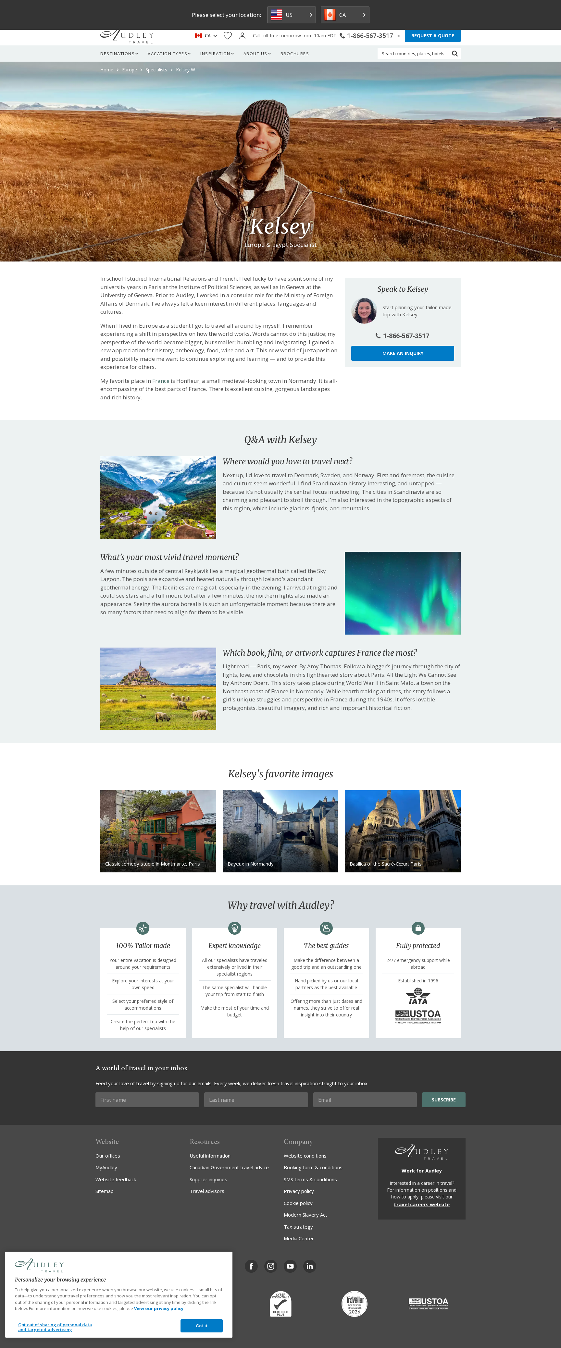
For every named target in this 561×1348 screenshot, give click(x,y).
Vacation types (167, 53)
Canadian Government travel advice (229, 1167)
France (160, 380)
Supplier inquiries (208, 1179)
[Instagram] (270, 1266)
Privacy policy (299, 1191)
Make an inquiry (402, 353)
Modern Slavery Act (305, 1214)
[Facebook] (251, 1266)
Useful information (210, 1155)
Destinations (117, 53)
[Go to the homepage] (127, 35)
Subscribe (444, 1100)
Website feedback (115, 1179)
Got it (201, 1326)
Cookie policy (298, 1203)
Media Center (299, 1238)
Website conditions (305, 1155)
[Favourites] (228, 36)
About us (255, 53)
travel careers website (422, 1204)
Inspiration (215, 53)
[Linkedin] (309, 1266)
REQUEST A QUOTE (432, 35)
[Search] (455, 53)
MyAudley (106, 1167)
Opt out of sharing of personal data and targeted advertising (55, 1327)
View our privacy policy (158, 1308)
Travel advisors (207, 1191)
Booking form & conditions (313, 1167)
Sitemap (104, 1191)
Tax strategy (298, 1226)
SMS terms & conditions (310, 1179)
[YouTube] (290, 1266)
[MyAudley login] (242, 36)
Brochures (294, 53)
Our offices (107, 1155)
